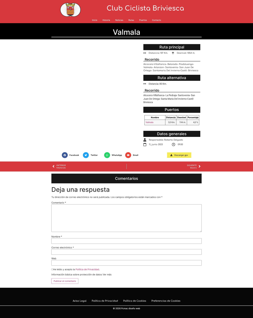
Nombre (56, 236)
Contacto (156, 20)
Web (53, 258)
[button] (72, 155)
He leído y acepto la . (76, 269)
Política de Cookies (134, 301)
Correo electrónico (62, 247)
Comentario (58, 203)
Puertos (143, 20)
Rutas (131, 20)
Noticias (119, 20)
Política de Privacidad (87, 269)
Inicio (94, 20)
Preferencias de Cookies (165, 301)
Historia (106, 20)
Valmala (149, 122)
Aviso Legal (79, 301)
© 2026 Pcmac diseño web (126, 308)
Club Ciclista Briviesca (145, 8)
